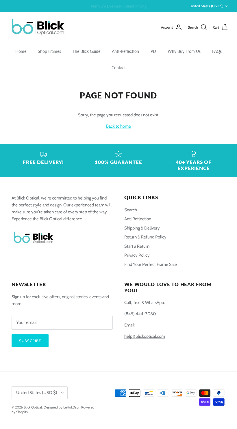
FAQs (217, 51)
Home (20, 51)
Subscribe (30, 340)
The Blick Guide (86, 51)
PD (153, 51)
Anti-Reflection (125, 51)
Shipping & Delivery (142, 228)
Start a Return (136, 246)
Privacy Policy (137, 255)
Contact (119, 67)
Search (130, 209)
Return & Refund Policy (145, 237)
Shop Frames (49, 51)
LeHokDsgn (71, 407)
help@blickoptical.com (144, 336)
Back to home (118, 126)
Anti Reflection (137, 218)
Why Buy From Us (184, 51)
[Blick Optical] (37, 27)
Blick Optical (33, 407)
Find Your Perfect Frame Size (150, 264)
